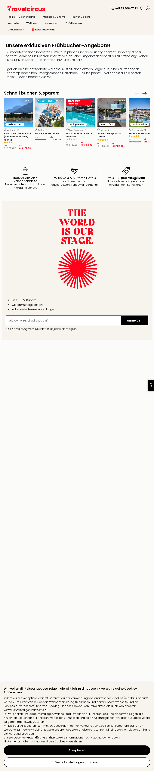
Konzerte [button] (13, 23)
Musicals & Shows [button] (54, 17)
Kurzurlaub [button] (51, 23)
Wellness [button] (31, 23)
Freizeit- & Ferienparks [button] (21, 17)
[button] (141, 8)
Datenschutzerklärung (29, 737)
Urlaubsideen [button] (16, 29)
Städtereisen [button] (74, 23)
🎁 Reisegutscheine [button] (43, 29)
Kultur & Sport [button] (81, 17)
